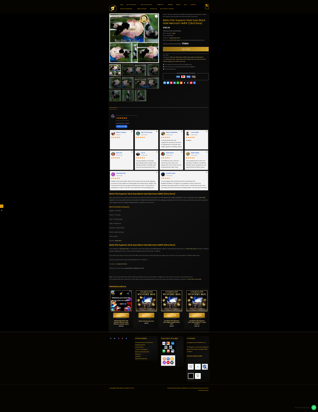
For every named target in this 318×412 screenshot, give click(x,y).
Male (173, 33)
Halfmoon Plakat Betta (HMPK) (176, 14)
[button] (156, 16)
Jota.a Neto (195, 132)
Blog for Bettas (122, 264)
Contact (193, 4)
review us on (121, 126)
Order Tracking (142, 9)
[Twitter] (114, 338)
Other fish (160, 4)
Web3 (195, 356)
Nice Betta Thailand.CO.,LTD (126, 115)
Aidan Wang (195, 153)
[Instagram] (118, 338)
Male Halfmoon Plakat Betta (194, 14)
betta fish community (194, 279)
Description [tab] (113, 109)
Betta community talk (142, 352)
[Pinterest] (122, 338)
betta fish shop (175, 40)
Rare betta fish (201, 59)
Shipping (170, 4)
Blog (185, 4)
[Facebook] (110, 338)
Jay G (143, 153)
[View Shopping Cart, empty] (207, 6)
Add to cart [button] (121, 315)
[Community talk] (126, 338)
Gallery (178, 4)
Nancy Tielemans (171, 132)
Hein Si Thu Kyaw (146, 132)
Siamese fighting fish (169, 61)
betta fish (202, 198)
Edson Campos (121, 132)
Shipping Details (140, 345)
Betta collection (146, 4)
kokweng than (121, 173)
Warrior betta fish (180, 61)
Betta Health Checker (167, 9)
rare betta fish (124, 249)
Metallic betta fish (191, 59)
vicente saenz (170, 173)
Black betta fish (170, 59)
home (121, 4)
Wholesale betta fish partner (144, 342)
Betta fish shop (131, 4)
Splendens (118, 240)
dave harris (170, 153)
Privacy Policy (139, 347)
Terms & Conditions (141, 349)
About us (138, 354)
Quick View (121, 310)
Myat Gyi (119, 153)
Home (164, 14)
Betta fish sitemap (141, 358)
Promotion (153, 9)
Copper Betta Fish (174, 38)
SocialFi (199, 356)
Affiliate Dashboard (126, 9)
